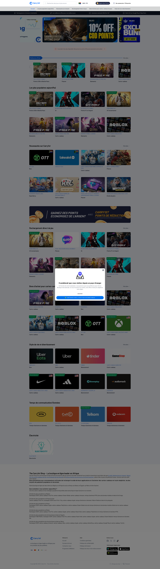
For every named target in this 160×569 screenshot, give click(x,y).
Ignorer (80, 293)
